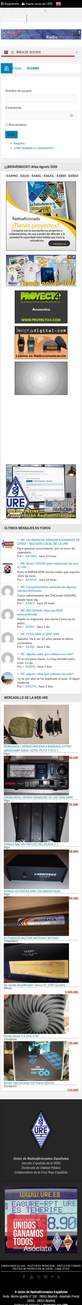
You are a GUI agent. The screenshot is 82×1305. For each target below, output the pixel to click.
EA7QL (30, 646)
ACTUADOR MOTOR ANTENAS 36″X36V (31, 938)
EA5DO (30, 666)
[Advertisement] (41, 430)
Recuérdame (18, 124)
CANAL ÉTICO (62, 1268)
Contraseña (13, 107)
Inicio (18, 68)
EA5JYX (31, 686)
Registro (19, 143)
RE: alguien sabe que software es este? (47, 654)
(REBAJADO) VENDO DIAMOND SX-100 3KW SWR (38, 797)
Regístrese (13, 3)
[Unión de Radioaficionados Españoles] (41, 34)
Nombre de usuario (18, 91)
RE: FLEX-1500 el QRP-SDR (40, 634)
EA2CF (30, 626)
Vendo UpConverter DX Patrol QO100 (29, 1083)
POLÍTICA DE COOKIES (69, 1266)
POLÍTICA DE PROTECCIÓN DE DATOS (33, 1268)
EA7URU (31, 556)
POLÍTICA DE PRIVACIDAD (41, 1266)
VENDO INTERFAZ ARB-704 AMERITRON (32, 891)
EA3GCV (31, 579)
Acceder (11, 134)
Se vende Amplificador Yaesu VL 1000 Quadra (34, 985)
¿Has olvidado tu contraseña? (34, 148)
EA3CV (30, 603)
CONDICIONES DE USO (13, 1266)
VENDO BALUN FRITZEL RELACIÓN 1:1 (31, 844)
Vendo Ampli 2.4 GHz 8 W (21, 1036)
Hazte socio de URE (39, 3)
